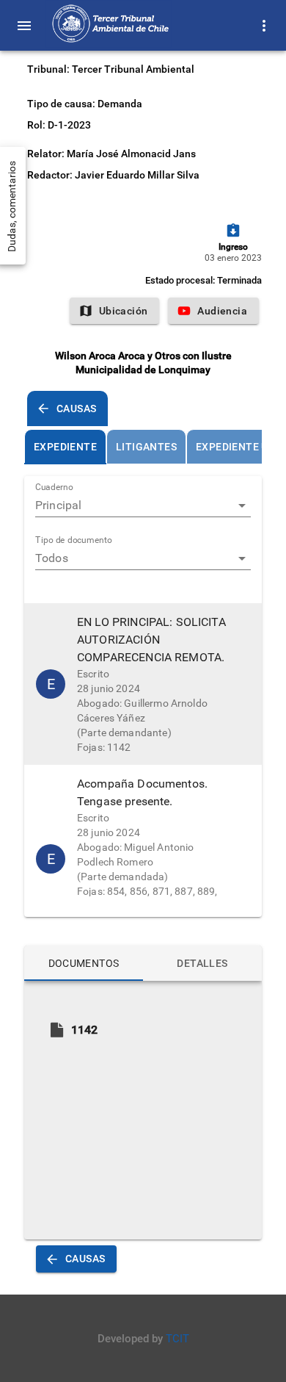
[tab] (65, 446)
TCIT (177, 1338)
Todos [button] (51, 558)
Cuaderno (54, 487)
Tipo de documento (73, 540)
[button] (143, 684)
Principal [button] (58, 505)
